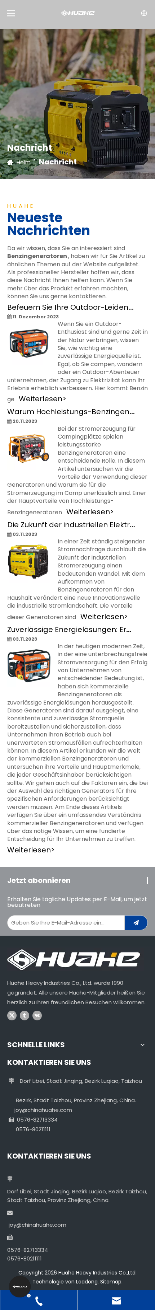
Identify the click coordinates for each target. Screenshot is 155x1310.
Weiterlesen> (42, 399)
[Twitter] (12, 1015)
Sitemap (110, 1281)
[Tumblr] (24, 1015)
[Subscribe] (136, 922)
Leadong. (87, 1281)
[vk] (37, 1015)
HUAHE (21, 206)
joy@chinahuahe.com (43, 1110)
